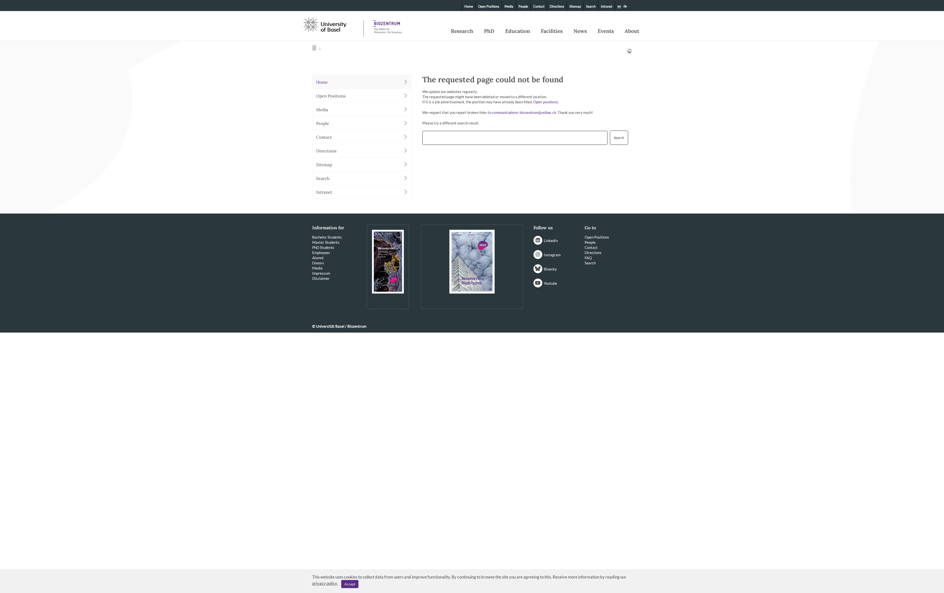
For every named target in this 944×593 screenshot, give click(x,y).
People (523, 6)
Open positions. (546, 102)
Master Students (325, 242)
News (580, 31)
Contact (539, 6)
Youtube (550, 283)
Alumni (318, 258)
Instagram (552, 255)
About (632, 31)
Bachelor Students (327, 237)
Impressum (321, 273)
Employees (321, 252)
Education (517, 31)
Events (606, 31)
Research (462, 31)
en (619, 6)
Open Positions (488, 6)
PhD (489, 31)
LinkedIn (551, 240)
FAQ (588, 258)
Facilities (552, 31)
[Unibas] (333, 24)
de (625, 6)
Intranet (606, 6)
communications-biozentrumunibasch (524, 113)
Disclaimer (321, 278)
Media (508, 6)
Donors (318, 263)
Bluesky (550, 269)
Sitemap (575, 6)
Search (591, 6)
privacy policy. (325, 583)
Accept (349, 584)
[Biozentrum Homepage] (387, 24)
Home (468, 6)
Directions (557, 6)
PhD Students (323, 247)
